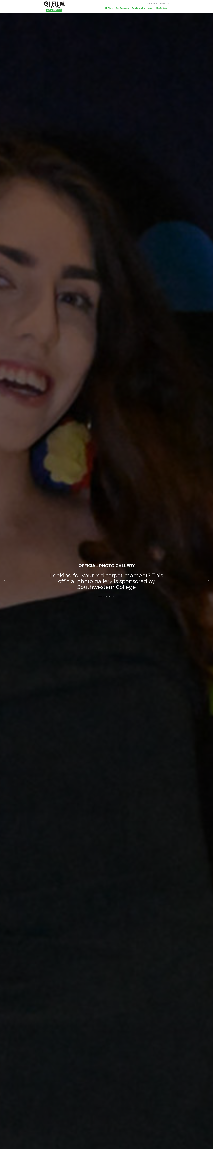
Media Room (162, 8)
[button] (5, 581)
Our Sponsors (122, 8)
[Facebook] (134, 3)
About (150, 8)
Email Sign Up (138, 8)
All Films (109, 8)
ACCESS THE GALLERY (106, 596)
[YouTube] (143, 3)
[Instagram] (138, 3)
